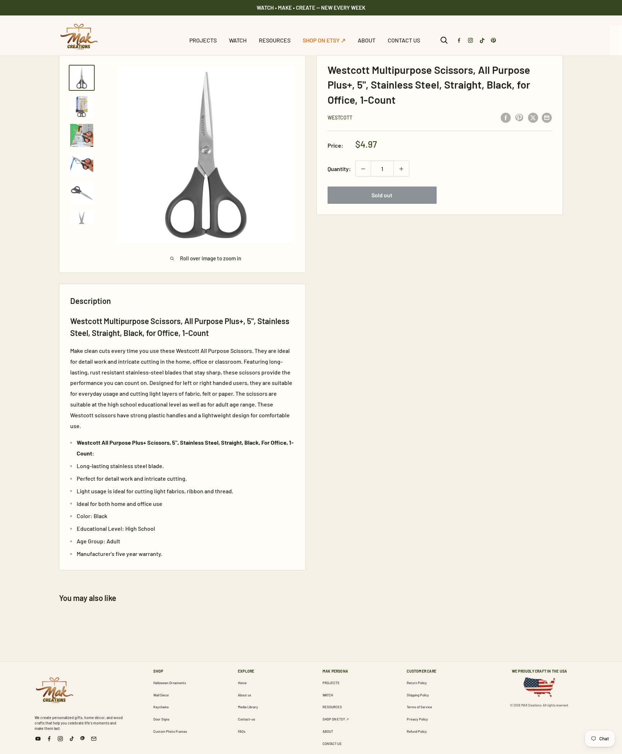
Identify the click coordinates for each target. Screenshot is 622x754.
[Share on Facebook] (506, 117)
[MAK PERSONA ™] (54, 689)
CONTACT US (404, 40)
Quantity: (339, 168)
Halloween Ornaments (169, 683)
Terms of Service (419, 707)
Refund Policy (417, 731)
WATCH (238, 40)
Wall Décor (161, 695)
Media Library (248, 707)
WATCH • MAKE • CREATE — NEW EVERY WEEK (311, 7)
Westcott (340, 118)
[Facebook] (459, 40)
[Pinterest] (493, 40)
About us (244, 695)
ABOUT (366, 40)
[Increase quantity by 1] (401, 168)
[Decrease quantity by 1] (363, 168)
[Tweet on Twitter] (533, 117)
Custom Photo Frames (170, 731)
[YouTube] (38, 738)
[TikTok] (482, 40)
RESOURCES (274, 40)
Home (242, 683)
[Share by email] (547, 117)
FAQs (241, 731)
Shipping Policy (418, 695)
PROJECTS (203, 40)
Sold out (381, 195)
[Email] (93, 738)
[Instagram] (470, 40)
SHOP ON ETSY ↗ (324, 40)
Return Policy (417, 683)
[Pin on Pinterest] (519, 117)
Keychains (161, 707)
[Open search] (444, 40)
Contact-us (246, 719)
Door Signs (161, 719)
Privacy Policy (417, 719)
